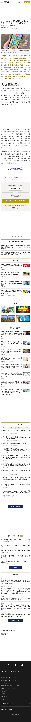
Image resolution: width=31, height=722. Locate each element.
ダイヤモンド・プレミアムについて (9, 677)
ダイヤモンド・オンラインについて (10, 671)
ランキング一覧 (15, 506)
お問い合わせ (4, 696)
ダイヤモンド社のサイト (7, 704)
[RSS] (22, 665)
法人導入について (5, 699)
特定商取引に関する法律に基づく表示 (10, 685)
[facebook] (15, 665)
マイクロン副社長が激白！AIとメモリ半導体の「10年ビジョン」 (15, 546)
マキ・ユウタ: (8, 25)
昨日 (12, 427)
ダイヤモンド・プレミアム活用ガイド (10, 680)
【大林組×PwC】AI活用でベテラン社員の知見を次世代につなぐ (15, 556)
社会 (2, 27)
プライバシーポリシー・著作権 (8, 688)
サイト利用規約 (4, 683)
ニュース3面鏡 (7, 27)
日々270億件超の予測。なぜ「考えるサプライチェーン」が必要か (15, 551)
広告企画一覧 (4, 634)
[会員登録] (27, 2)
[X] (8, 665)
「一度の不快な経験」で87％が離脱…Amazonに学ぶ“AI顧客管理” (15, 540)
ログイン (20, 2)
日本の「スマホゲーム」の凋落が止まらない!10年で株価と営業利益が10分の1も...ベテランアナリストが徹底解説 (15, 247)
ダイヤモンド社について (7, 709)
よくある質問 (4, 691)
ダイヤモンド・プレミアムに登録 (15, 201)
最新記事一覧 (15, 621)
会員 (26, 427)
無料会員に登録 (15, 188)
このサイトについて (5, 675)
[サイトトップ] (6, 2)
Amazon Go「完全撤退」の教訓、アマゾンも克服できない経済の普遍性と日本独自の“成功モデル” (15, 253)
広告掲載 (3, 693)
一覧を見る (15, 567)
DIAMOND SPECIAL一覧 (8, 630)
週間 (19, 427)
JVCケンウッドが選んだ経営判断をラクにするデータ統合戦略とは (15, 562)
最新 (4, 427)
